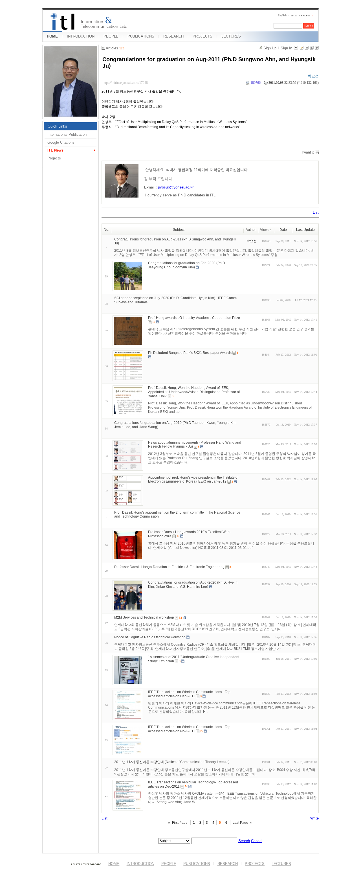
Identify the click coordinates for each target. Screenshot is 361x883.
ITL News (55, 150)
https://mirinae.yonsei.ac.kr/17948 (125, 83)
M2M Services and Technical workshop (144, 617)
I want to (308, 152)
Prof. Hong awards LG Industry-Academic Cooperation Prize (194, 318)
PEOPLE (111, 36)
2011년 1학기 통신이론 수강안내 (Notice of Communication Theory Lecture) (172, 762)
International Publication (67, 134)
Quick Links (57, 126)
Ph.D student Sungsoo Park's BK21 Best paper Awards (190, 353)
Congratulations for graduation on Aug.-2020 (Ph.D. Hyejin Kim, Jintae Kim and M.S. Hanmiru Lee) (192, 584)
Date (283, 230)
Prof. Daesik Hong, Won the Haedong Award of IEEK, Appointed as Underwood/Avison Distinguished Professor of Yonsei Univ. (194, 392)
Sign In (286, 48)
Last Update (305, 230)
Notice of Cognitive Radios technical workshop (150, 637)
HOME (52, 36)
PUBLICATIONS (140, 36)
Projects (54, 158)
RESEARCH (173, 36)
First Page (180, 823)
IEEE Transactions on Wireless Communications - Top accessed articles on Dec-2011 (189, 694)
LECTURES (231, 36)
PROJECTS (202, 36)
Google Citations (60, 142)
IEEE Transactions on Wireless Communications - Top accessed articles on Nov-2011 (189, 729)
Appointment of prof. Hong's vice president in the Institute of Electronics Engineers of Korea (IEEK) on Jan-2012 (193, 479)
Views (264, 230)
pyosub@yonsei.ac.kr (175, 187)
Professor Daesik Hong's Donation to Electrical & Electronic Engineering (169, 567)
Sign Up (269, 48)
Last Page (240, 823)
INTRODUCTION (80, 36)
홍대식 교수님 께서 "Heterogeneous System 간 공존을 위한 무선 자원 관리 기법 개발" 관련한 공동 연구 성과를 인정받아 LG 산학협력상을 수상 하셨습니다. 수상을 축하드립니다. (231, 331)
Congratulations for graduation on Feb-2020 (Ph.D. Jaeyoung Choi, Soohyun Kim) (187, 265)
